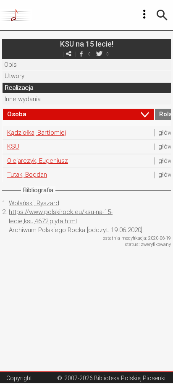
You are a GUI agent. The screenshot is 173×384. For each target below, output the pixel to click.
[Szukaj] (162, 15)
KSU (13, 146)
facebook (81, 54)
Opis (10, 64)
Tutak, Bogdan (27, 174)
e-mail (68, 54)
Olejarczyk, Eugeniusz (37, 161)
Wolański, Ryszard (34, 203)
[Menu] (144, 14)
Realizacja (19, 87)
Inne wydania (23, 99)
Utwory (14, 76)
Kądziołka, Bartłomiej (36, 132)
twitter (99, 54)
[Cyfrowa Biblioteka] (16, 15)
